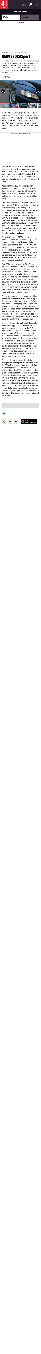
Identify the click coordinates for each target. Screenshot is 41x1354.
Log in (30, 6)
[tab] (4, 105)
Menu (37, 6)
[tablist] (20, 105)
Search (24, 6)
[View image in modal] (3, 91)
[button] (20, 91)
